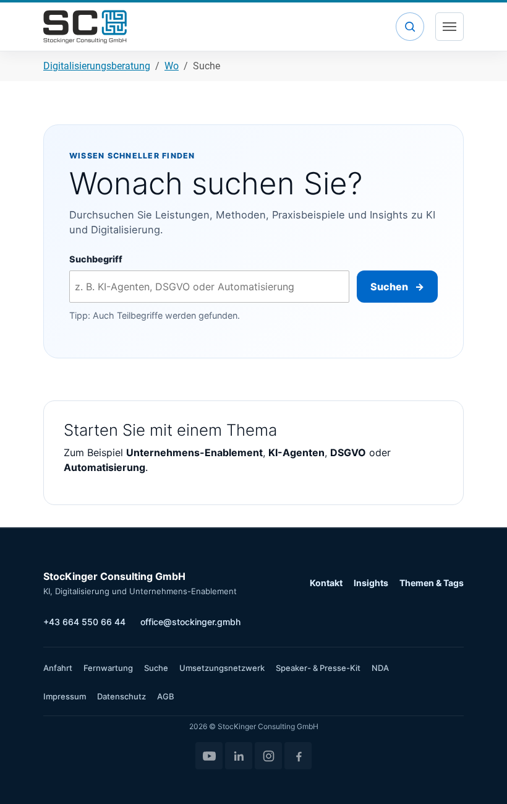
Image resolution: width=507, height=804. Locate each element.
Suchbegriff (95, 259)
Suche (156, 668)
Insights (371, 582)
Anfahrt (57, 668)
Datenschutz (121, 696)
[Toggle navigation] (449, 26)
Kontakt (326, 582)
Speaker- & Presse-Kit (318, 668)
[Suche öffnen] (410, 26)
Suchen (397, 286)
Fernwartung (108, 668)
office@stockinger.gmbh (190, 621)
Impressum (64, 696)
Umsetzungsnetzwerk (222, 668)
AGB (165, 696)
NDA (380, 668)
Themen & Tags (431, 582)
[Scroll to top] (480, 777)
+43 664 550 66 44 (84, 621)
